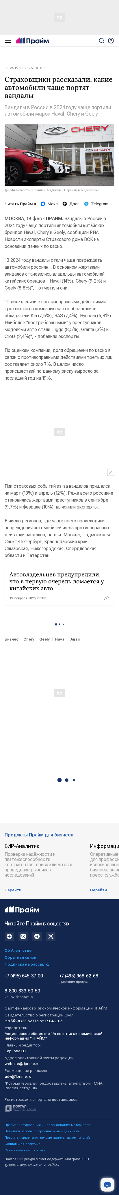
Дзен (74, 203)
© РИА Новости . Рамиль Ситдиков (33, 190)
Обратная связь (20, 957)
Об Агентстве (18, 950)
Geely (44, 639)
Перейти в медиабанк (81, 190)
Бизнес (11, 639)
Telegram (99, 203)
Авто (75, 639)
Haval (60, 639)
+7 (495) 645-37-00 (24, 976)
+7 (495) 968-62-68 (78, 978)
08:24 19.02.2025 (19, 68)
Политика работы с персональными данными (42, 1131)
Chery (28, 639)
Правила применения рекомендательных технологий (47, 1137)
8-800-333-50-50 (22, 993)
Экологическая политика (25, 1150)
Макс (53, 203)
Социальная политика (22, 1144)
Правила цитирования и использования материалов (47, 1125)
